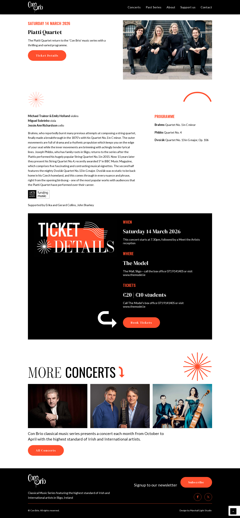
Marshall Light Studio (201, 510)
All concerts (46, 450)
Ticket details (47, 55)
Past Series (153, 7)
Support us (188, 7)
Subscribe (196, 482)
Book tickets (141, 323)
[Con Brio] (35, 7)
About (171, 7)
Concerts (134, 7)
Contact (206, 7)
